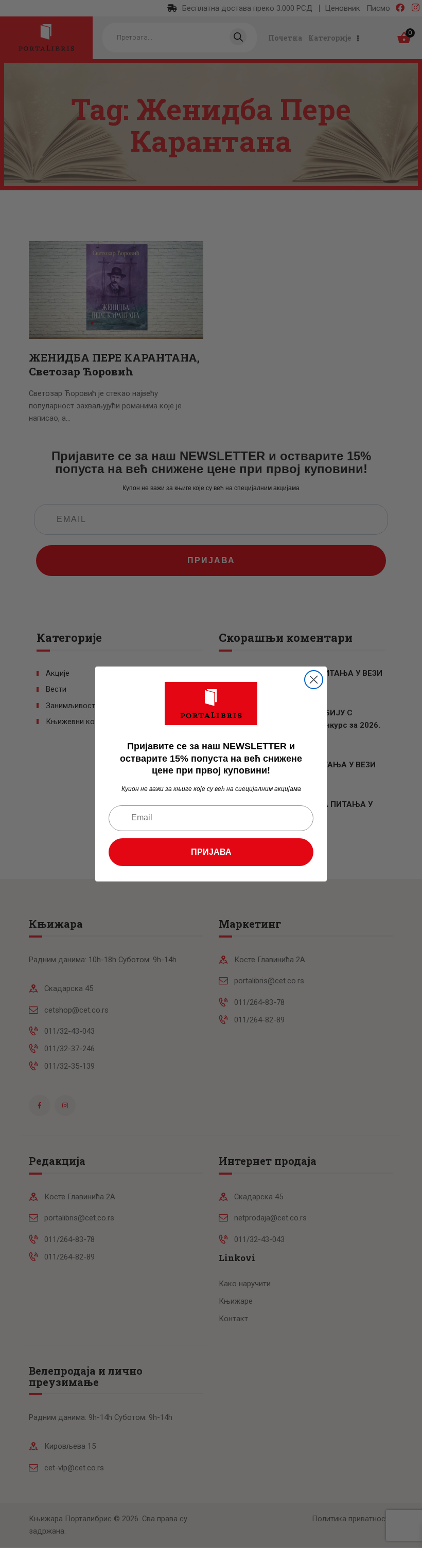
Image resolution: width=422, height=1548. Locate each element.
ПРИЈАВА (211, 852)
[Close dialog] (314, 680)
